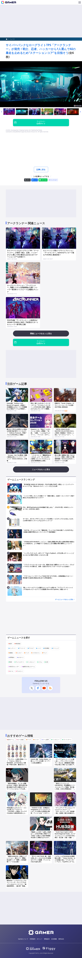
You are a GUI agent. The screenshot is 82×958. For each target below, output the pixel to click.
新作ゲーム (11, 739)
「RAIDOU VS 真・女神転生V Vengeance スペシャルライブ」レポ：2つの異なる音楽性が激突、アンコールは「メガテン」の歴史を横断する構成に (41, 811)
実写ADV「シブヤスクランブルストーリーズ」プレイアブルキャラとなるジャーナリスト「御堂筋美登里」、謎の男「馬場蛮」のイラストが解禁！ (16, 884)
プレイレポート (20, 662)
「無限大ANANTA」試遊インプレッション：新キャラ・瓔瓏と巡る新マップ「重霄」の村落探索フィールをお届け (17, 859)
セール (11, 671)
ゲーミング (56, 648)
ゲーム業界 (46, 739)
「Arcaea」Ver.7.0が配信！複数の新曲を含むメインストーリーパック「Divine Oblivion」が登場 (17, 458)
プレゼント (20, 671)
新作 (11, 643)
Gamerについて (23, 939)
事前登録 (18, 643)
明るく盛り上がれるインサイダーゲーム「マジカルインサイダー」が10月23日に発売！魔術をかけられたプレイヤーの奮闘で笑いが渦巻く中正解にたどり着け (41, 407)
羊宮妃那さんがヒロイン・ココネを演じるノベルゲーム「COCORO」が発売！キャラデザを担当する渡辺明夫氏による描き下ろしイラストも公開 (17, 811)
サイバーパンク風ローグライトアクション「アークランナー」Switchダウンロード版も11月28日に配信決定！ (58, 252)
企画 (47, 662)
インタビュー (31, 662)
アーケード (22, 648)
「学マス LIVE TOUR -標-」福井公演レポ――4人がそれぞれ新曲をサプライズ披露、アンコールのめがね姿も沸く (41, 859)
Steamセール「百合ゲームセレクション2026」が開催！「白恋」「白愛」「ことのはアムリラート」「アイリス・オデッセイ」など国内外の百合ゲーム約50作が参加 (40, 433)
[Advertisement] (41, 21)
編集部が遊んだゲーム (29, 666)
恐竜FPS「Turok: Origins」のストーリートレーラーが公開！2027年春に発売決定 (64, 405)
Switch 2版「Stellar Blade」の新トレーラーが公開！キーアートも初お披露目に (41, 761)
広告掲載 (54, 939)
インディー (13, 648)
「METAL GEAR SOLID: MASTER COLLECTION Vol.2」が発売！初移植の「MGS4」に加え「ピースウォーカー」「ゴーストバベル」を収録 (65, 432)
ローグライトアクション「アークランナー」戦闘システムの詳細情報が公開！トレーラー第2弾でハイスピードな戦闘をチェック (22, 288)
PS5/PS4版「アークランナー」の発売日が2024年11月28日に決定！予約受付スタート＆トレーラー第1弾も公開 (22, 322)
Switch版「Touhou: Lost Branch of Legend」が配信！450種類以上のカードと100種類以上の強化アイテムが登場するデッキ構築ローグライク (17, 407)
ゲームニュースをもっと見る (64, 599)
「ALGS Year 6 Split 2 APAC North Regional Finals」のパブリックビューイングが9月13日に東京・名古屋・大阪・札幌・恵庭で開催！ (65, 835)
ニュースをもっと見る (41, 469)
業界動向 (12, 657)
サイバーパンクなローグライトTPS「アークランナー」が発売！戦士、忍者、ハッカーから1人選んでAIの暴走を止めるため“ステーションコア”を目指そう (41, 49)
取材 (11, 662)
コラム (40, 662)
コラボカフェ (36, 653)
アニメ (45, 653)
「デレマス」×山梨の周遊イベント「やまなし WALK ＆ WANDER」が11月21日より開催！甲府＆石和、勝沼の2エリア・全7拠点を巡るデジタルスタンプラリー (17, 763)
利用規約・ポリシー (36, 939)
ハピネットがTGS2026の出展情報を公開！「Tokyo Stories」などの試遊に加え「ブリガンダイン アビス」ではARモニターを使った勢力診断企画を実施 (65, 859)
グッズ (27, 653)
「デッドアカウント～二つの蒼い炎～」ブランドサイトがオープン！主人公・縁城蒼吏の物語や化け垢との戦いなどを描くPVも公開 (65, 762)
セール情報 (21, 739)
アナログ (31, 648)
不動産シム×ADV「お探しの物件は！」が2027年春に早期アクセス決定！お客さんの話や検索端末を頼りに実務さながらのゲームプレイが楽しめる (41, 835)
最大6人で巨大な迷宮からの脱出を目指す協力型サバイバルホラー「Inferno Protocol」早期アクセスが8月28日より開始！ (17, 432)
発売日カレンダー (14, 666)
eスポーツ (21, 657)
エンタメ (19, 653)
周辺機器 (46, 648)
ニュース (12, 39)
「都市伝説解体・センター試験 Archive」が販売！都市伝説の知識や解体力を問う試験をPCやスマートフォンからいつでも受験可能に (17, 787)
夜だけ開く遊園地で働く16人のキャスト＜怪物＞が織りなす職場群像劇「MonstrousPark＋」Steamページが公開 (65, 458)
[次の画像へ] (41, 84)
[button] (1, 111)
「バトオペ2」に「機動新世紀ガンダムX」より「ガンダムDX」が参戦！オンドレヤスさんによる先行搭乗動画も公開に (41, 458)
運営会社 (61, 939)
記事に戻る (41, 169)
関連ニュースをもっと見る (41, 333)
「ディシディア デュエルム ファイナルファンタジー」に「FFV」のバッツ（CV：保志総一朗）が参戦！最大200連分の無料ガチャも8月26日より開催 (65, 811)
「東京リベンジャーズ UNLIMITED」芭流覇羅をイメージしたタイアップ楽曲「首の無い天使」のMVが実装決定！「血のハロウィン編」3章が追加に (65, 787)
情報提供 (47, 939)
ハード (39, 648)
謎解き (11, 653)
